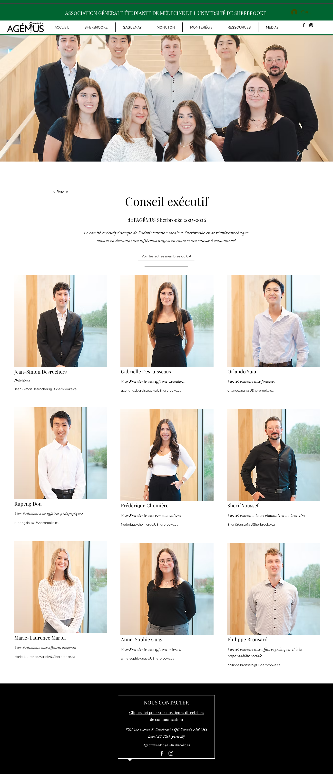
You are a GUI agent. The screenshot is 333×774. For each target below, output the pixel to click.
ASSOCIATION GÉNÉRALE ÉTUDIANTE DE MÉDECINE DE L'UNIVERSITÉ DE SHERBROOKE (165, 13)
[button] (272, 27)
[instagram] (311, 25)
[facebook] (303, 25)
